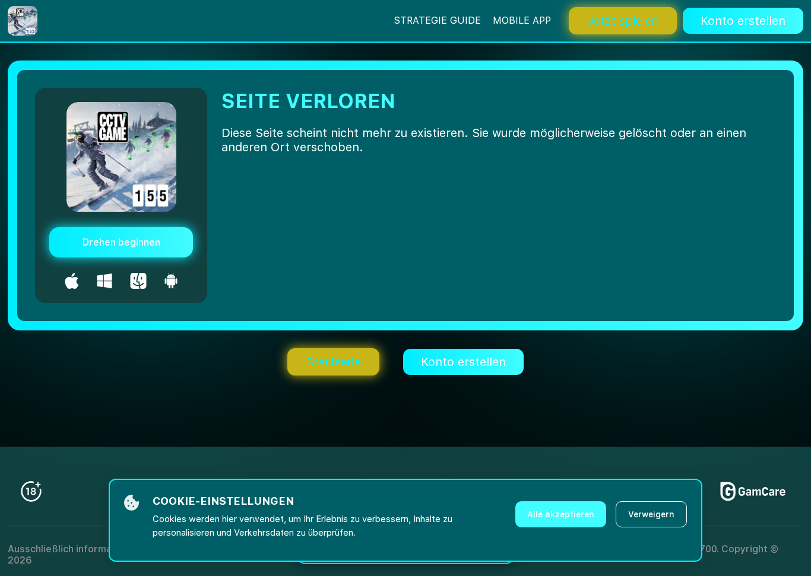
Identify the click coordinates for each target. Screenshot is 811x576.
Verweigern (651, 514)
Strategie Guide (437, 20)
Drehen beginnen (121, 242)
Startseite (333, 362)
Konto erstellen (743, 21)
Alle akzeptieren (560, 514)
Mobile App (522, 20)
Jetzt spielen (622, 21)
